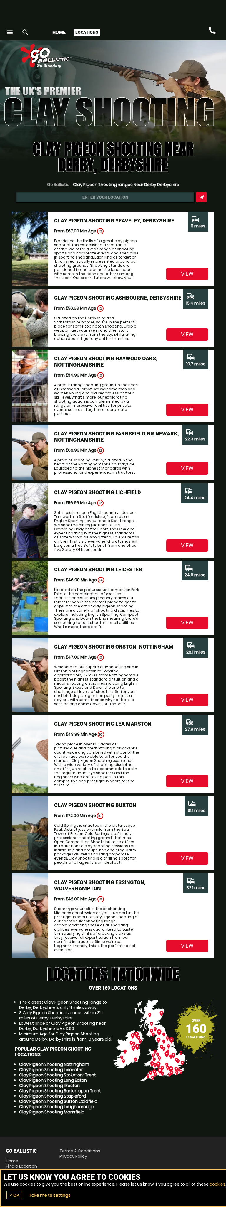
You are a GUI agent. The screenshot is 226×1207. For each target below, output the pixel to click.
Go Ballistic (58, 185)
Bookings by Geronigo (117, 58)
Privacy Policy (73, 1156)
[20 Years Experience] (184, 58)
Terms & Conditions (79, 1151)
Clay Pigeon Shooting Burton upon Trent (60, 1091)
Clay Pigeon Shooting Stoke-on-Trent (57, 1075)
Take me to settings (50, 1195)
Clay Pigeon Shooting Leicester (51, 1070)
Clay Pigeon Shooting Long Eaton (53, 1080)
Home (59, 32)
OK (14, 1195)
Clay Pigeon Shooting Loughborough (56, 1107)
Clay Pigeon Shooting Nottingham (54, 1064)
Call (212, 31)
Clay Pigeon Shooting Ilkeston (49, 1085)
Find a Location (21, 1166)
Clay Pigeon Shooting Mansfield (51, 1112)
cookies (217, 1184)
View (187, 273)
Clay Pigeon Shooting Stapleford (52, 1096)
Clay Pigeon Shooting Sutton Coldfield (58, 1101)
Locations (86, 32)
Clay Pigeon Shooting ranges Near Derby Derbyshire (126, 185)
